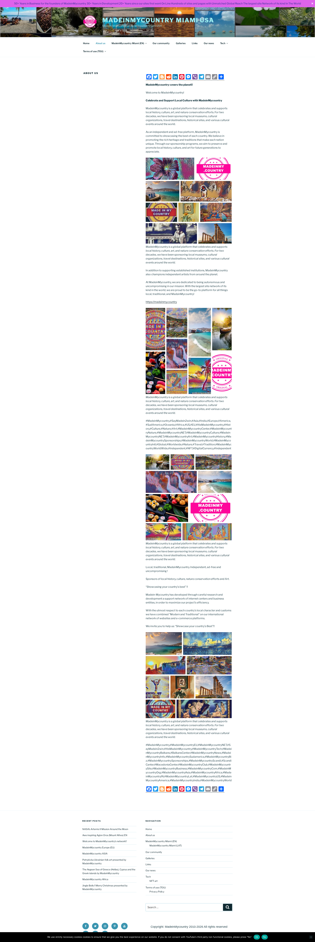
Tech (222, 43)
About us (100, 43)
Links (195, 43)
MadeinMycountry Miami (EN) (128, 43)
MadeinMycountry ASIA (94, 853)
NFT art (153, 881)
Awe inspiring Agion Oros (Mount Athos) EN (104, 835)
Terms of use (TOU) (93, 51)
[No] (311, 937)
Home (86, 43)
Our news (209, 43)
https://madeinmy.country (161, 301)
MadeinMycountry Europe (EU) (98, 847)
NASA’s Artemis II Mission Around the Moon (105, 829)
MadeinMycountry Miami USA (158, 20)
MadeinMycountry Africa (95, 879)
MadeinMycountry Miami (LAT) (165, 845)
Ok (256, 937)
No (264, 937)
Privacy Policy (156, 891)
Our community (161, 43)
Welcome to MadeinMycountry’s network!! (104, 841)
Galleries (181, 43)
